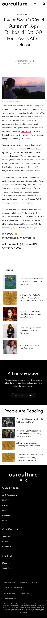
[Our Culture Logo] (14, 4)
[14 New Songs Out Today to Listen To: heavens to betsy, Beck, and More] (8, 433)
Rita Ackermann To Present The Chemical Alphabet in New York (31, 281)
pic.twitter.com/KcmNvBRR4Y (18, 237)
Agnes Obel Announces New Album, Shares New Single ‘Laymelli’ (30, 314)
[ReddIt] (27, 55)
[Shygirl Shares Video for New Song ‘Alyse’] (10, 347)
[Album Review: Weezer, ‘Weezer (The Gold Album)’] (8, 446)
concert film (26, 131)
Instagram (14, 156)
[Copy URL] (32, 55)
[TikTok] (26, 481)
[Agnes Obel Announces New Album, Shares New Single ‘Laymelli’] (10, 314)
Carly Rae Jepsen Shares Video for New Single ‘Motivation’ (30, 330)
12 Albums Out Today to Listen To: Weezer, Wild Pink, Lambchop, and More (31, 298)
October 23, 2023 (11, 247)
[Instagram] (21, 481)
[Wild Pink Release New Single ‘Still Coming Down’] (8, 422)
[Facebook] (16, 55)
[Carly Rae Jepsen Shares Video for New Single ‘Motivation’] (10, 331)
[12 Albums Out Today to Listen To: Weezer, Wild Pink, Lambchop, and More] (10, 298)
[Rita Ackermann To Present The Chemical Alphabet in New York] (10, 282)
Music (19, 14)
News (27, 14)
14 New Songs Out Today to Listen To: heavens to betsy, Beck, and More (28, 434)
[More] (37, 55)
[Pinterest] (22, 55)
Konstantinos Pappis (25, 61)
